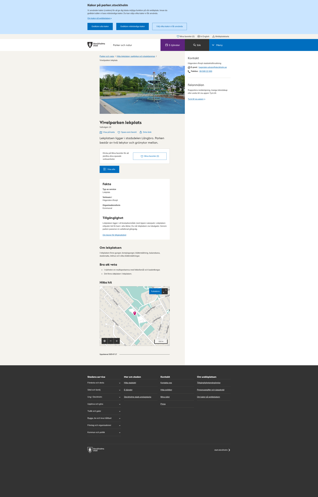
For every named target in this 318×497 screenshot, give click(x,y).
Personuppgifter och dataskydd (210, 390)
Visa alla (111, 169)
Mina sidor (165, 397)
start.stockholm (221, 450)
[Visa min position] (105, 341)
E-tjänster (128, 390)
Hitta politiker (166, 390)
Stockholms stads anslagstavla (137, 397)
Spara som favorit (129, 132)
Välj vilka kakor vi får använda (169, 26)
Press (163, 404)
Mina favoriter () (187, 36)
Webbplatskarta (222, 36)
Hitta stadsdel (130, 383)
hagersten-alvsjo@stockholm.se (213, 67)
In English (204, 36)
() (151, 156)
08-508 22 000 (205, 71)
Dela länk (147, 132)
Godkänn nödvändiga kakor (132, 26)
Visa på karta (109, 132)
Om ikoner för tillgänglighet (114, 235)
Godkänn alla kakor (100, 26)
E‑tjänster (174, 45)
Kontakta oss (166, 383)
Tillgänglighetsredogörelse (208, 383)
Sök (199, 45)
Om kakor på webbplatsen (98, 18)
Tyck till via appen (196, 99)
